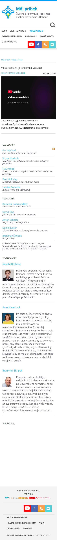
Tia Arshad (8, 168)
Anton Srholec (10, 219)
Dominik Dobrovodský (14, 204)
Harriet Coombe (11, 187)
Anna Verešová (11, 307)
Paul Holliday (9, 179)
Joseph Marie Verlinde (13, 73)
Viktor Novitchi (10, 158)
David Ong (8, 211)
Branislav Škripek (12, 235)
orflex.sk (47, 535)
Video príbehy (17, 60)
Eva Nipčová (9, 150)
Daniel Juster (9, 227)
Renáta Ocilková (11, 264)
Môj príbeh (26, 9)
